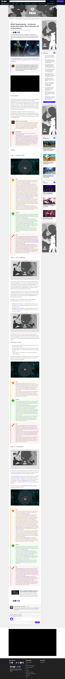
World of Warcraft (20, 18)
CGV (27, 676)
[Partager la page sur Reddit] (17, 32)
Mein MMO (42, 662)
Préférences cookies (29, 672)
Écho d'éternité (18, 135)
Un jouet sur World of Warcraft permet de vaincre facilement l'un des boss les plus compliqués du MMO (49, 84)
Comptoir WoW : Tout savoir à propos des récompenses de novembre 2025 (48, 162)
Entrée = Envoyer (31, 622)
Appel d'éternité (26, 223)
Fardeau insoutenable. (19, 527)
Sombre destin (32, 295)
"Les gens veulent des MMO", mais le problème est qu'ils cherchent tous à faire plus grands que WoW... (49, 88)
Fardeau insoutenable (28, 195)
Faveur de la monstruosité (30, 389)
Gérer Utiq (28, 675)
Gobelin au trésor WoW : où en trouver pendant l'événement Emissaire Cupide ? (48, 176)
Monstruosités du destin (20, 384)
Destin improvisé (23, 127)
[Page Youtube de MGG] (16, 663)
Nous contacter (28, 662)
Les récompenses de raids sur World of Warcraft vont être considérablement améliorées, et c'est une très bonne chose (50, 75)
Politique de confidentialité (31, 673)
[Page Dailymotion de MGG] (19, 663)
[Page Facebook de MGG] (10, 663)
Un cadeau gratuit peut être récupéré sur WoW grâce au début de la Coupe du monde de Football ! (50, 79)
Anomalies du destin (29, 196)
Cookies (27, 670)
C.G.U (27, 668)
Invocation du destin (23, 237)
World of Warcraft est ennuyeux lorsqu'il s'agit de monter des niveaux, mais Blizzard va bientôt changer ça (50, 93)
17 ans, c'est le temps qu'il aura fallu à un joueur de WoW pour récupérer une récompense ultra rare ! (50, 56)
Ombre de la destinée (20, 189)
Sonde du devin (24, 217)
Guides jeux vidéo (14, 18)
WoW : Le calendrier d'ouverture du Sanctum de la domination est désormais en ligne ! (29, 591)
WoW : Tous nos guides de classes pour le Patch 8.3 (48, 193)
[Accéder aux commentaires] (19, 32)
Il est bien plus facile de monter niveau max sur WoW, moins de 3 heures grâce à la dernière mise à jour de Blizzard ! (49, 70)
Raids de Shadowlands (26, 18)
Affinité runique (31, 140)
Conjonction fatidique (26, 182)
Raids (12, 22)
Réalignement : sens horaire (17, 303)
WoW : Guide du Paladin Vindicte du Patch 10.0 (49, 206)
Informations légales (29, 667)
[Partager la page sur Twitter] (15, 32)
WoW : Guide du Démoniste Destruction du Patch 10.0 (48, 218)
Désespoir (21, 405)
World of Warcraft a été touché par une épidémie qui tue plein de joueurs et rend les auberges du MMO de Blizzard (50, 61)
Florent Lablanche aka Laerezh (26, 30)
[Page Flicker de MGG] (21, 663)
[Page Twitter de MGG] (14, 663)
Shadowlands (24, 59)
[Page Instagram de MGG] (23, 663)
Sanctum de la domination (33, 58)
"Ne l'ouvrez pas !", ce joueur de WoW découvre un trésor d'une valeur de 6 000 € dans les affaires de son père (50, 98)
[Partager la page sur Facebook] (13, 32)
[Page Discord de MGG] (12, 663)
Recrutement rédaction (30, 665)
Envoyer (37, 622)
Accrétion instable (21, 402)
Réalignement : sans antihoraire (18, 308)
